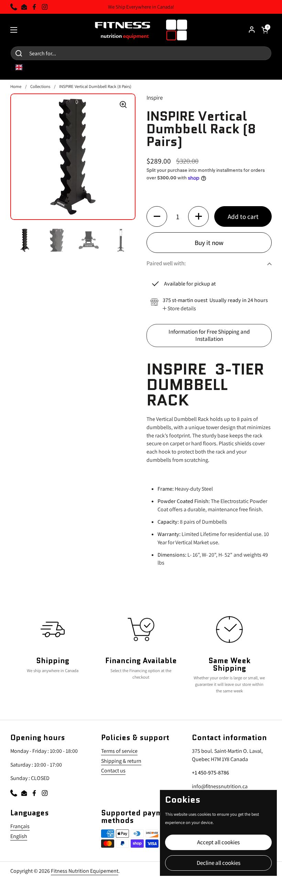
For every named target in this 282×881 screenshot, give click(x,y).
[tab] (179, 308)
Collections (40, 86)
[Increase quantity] (198, 216)
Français (20, 826)
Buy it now (209, 242)
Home (15, 86)
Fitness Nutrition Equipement (84, 870)
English (18, 836)
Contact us (113, 770)
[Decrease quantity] (157, 216)
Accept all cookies (218, 842)
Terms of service (119, 751)
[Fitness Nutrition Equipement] (141, 30)
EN (29, 67)
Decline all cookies (218, 863)
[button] (209, 263)
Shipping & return (121, 761)
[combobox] (23, 67)
